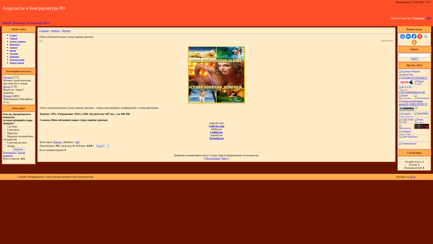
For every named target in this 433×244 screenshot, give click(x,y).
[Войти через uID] (402, 36)
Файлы (55, 30)
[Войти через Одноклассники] (414, 42)
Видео (6, 86)
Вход (46, 22)
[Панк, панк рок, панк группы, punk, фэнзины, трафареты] (406, 110)
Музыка (7, 77)
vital (77, 142)
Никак (11, 146)
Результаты (9, 152)
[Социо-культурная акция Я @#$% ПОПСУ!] (414, 104)
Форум (13, 51)
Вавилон (12, 133)
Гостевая (14, 54)
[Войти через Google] (425, 36)
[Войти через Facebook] (414, 36)
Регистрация (34, 22)
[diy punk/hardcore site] (412, 92)
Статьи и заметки (18, 41)
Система (12, 126)
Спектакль (13, 129)
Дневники (14, 57)
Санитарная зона (17, 142)
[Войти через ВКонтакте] (408, 36)
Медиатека (19, 22)
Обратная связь (17, 60)
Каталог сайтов (17, 63)
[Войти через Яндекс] (419, 36)
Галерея (13, 48)
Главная (6, 22)
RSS (428, 18)
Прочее (7, 96)
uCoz (413, 176)
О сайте (13, 35)
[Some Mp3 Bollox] (406, 98)
